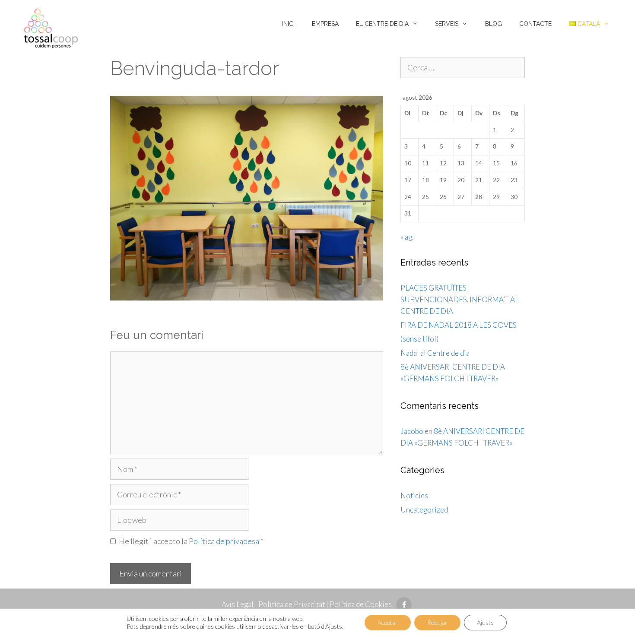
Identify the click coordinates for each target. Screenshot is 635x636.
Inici (288, 23)
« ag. (406, 236)
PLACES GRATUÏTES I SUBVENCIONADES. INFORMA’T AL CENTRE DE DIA (459, 299)
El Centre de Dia (382, 23)
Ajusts (485, 622)
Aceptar (388, 622)
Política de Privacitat (291, 604)
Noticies (414, 495)
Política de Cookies (361, 604)
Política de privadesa (224, 541)
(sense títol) (419, 338)
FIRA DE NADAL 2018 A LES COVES (458, 324)
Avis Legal (238, 604)
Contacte (535, 23)
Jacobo (411, 431)
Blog (493, 23)
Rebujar (437, 622)
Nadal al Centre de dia (435, 353)
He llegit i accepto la (191, 541)
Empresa (325, 23)
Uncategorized (424, 509)
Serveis (446, 23)
